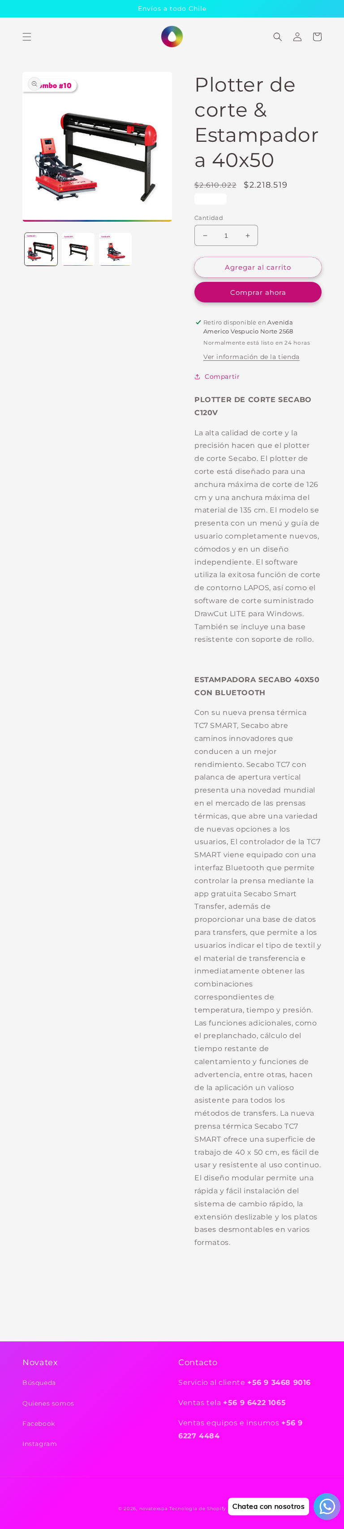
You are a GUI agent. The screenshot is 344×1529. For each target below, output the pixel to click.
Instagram (39, 1444)
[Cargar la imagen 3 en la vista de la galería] (115, 249)
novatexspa (153, 1508)
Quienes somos (48, 1403)
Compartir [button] (222, 376)
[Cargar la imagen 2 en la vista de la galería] (78, 249)
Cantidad (208, 217)
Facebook (38, 1423)
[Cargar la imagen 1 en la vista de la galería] (41, 249)
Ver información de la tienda (251, 357)
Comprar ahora (258, 292)
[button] (27, 37)
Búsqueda (39, 1383)
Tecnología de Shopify (197, 1508)
